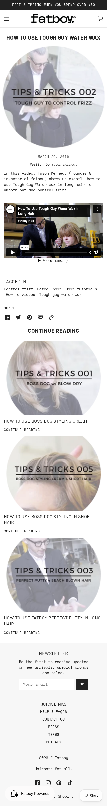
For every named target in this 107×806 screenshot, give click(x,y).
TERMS (53, 734)
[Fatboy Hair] (53, 18)
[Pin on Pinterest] (29, 317)
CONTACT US (53, 719)
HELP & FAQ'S (53, 711)
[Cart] (100, 18)
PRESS (53, 726)
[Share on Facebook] (7, 317)
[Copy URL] (51, 317)
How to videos (20, 294)
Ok (82, 684)
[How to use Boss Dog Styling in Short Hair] (53, 473)
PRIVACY (53, 742)
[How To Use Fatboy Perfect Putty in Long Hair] (53, 575)
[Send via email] (40, 317)
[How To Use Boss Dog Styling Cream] (53, 378)
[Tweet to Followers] (18, 317)
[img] (37, 782)
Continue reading (22, 430)
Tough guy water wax (60, 294)
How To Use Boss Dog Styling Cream (45, 421)
